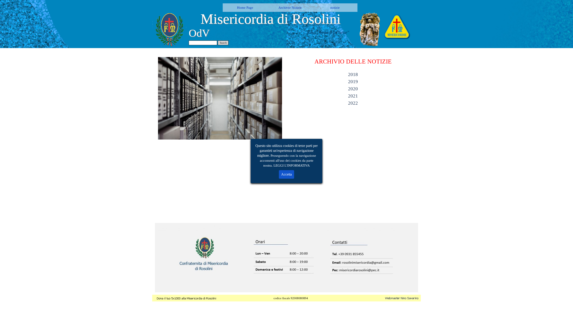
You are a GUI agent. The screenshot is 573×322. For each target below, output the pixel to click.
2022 (353, 103)
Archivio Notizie (290, 7)
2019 (353, 81)
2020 (353, 88)
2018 (353, 74)
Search (223, 43)
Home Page (245, 7)
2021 (353, 96)
